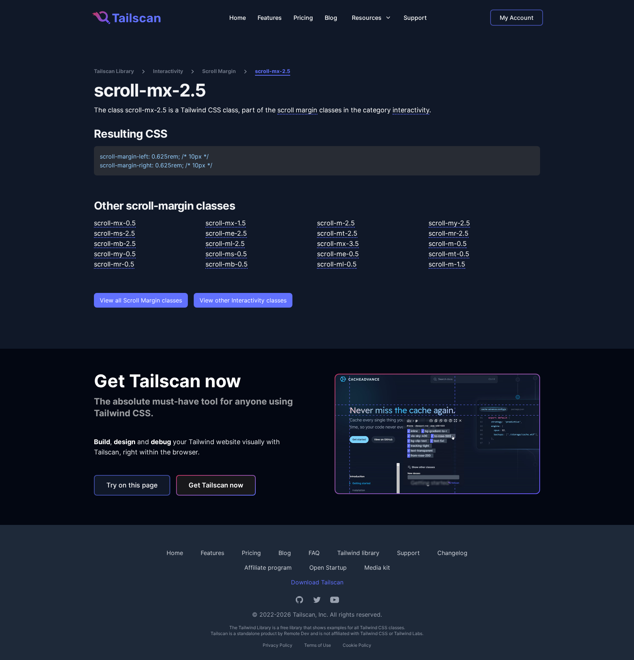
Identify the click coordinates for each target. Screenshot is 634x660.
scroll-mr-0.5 (114, 264)
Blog (331, 17)
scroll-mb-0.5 (226, 264)
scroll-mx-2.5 (272, 71)
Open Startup (328, 567)
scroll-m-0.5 (448, 243)
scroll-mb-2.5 (115, 243)
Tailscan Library (114, 71)
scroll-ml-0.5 (337, 264)
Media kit (377, 567)
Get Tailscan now (216, 485)
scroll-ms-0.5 (226, 254)
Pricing (303, 17)
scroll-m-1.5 (447, 264)
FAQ (314, 552)
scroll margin (297, 110)
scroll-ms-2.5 (114, 233)
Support (415, 17)
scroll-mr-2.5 (449, 233)
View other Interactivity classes (243, 300)
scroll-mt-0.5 (449, 254)
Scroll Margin (219, 71)
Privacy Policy (277, 645)
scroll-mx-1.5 (225, 223)
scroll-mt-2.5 (337, 233)
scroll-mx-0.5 (115, 223)
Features (270, 17)
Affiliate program (268, 567)
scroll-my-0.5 (115, 254)
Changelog (452, 552)
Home (237, 17)
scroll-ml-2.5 (225, 243)
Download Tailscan (317, 582)
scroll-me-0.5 (338, 254)
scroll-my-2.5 (449, 223)
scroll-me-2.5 (226, 233)
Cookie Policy (357, 645)
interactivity (411, 110)
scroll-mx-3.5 (338, 243)
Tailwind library (358, 552)
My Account (516, 17)
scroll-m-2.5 (336, 223)
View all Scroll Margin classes (141, 300)
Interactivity (168, 71)
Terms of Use (317, 645)
